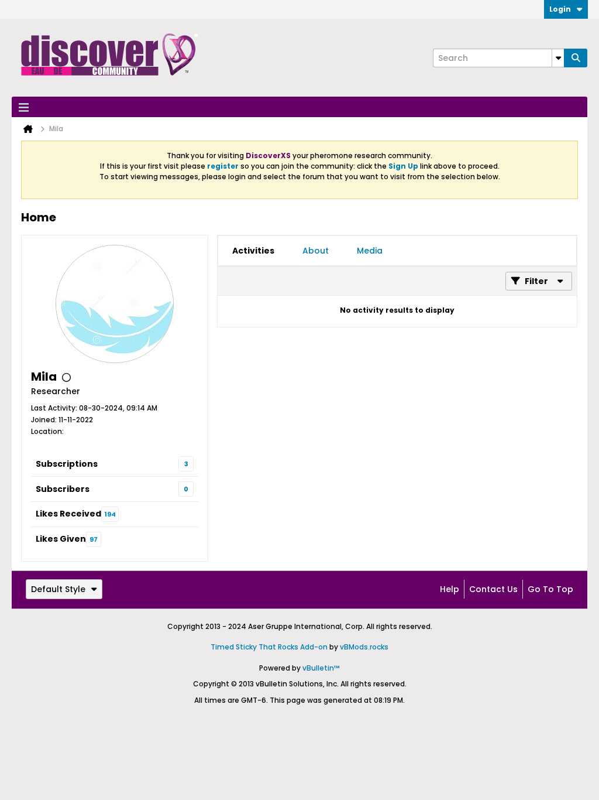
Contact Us (493, 589)
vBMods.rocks (364, 647)
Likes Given (61, 539)
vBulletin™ (321, 668)
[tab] (253, 250)
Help (449, 589)
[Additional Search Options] (558, 58)
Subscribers (62, 489)
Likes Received (68, 513)
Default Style (58, 589)
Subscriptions (67, 464)
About (315, 251)
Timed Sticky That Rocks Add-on (269, 647)
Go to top (550, 589)
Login (560, 9)
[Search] (575, 58)
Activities (253, 251)
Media (370, 251)
